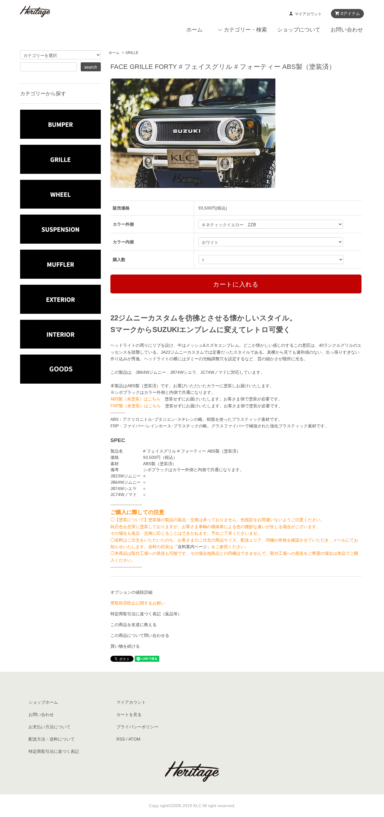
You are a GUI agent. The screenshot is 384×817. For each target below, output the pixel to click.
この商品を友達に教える (133, 624)
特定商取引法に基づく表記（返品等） (146, 613)
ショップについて (298, 30)
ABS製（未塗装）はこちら (135, 399)
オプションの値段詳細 (131, 592)
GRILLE (131, 53)
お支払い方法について (49, 726)
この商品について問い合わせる (139, 635)
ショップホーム (43, 702)
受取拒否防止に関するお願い (137, 603)
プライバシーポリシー (137, 726)
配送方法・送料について (51, 739)
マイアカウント (308, 14)
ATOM (134, 739)
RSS (120, 739)
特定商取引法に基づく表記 (53, 751)
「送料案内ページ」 (192, 546)
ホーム (194, 30)
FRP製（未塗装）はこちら (135, 405)
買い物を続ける (125, 646)
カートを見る (129, 714)
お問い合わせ (347, 30)
